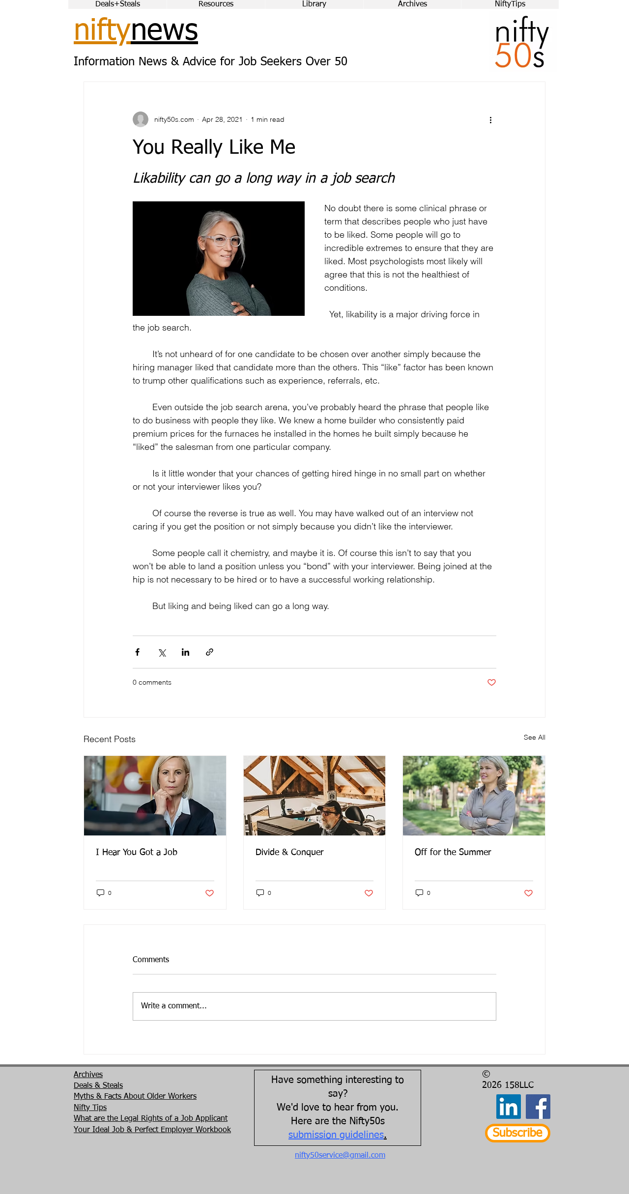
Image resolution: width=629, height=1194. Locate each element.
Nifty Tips (90, 1108)
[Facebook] (538, 1106)
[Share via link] (209, 652)
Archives (88, 1075)
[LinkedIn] (508, 1106)
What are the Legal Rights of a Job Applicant (151, 1119)
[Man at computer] (315, 795)
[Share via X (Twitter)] (161, 652)
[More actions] (490, 119)
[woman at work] (155, 795)
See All (534, 737)
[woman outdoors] (474, 795)
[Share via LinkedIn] (185, 652)
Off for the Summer (453, 852)
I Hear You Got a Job (136, 852)
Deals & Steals (98, 1086)
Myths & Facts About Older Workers (135, 1097)
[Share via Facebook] (137, 652)
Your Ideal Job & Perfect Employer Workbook (152, 1130)
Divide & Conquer (289, 852)
